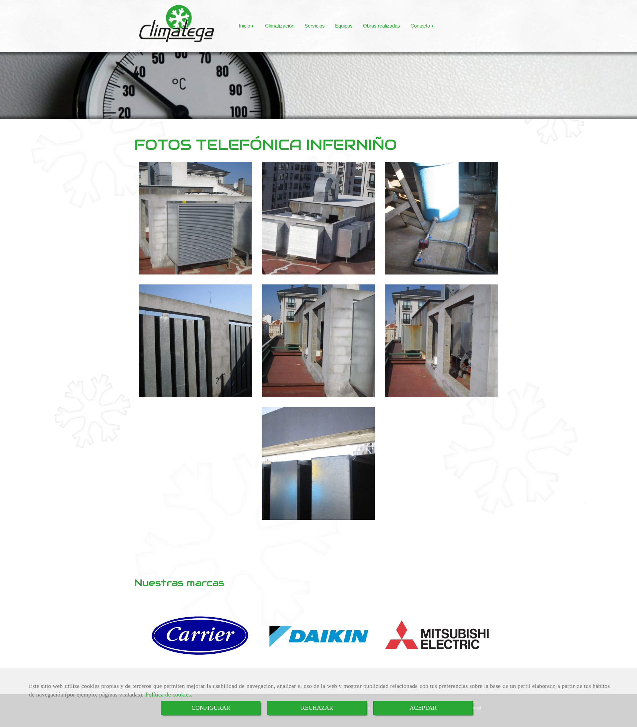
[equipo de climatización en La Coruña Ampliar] (318, 218)
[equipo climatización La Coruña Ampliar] (195, 340)
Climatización (279, 26)
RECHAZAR (317, 707)
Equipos (344, 26)
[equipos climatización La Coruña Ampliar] (441, 218)
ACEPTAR (423, 707)
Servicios (315, 26)
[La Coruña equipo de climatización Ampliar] (441, 340)
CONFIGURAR (210, 707)
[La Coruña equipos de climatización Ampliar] (318, 340)
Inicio (245, 26)
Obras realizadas (381, 26)
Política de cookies (168, 694)
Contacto (420, 26)
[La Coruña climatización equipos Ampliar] (318, 463)
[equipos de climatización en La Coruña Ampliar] (195, 218)
